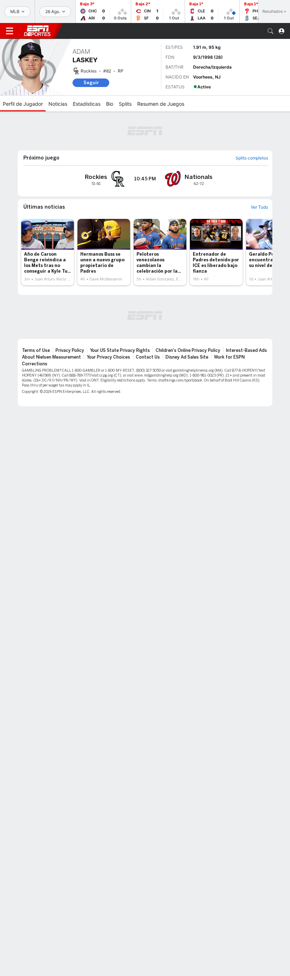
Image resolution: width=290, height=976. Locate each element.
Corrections (34, 363)
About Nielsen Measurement (51, 357)
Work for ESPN (229, 357)
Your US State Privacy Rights (120, 350)
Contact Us (148, 357)
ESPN (37, 31)
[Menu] (9, 31)
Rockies (89, 71)
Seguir (91, 82)
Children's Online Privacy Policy (188, 350)
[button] (270, 31)
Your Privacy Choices (108, 357)
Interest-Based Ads (246, 350)
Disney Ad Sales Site (187, 357)
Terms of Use (36, 350)
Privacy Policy (70, 350)
